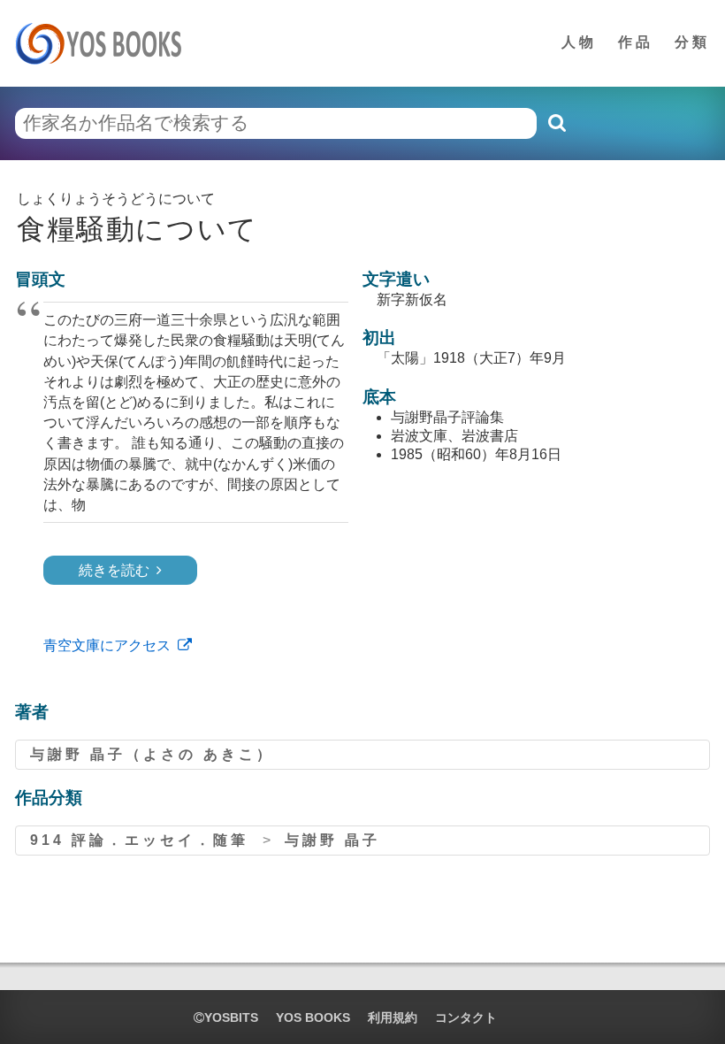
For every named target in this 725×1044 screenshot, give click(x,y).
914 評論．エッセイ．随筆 (139, 840)
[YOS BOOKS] (104, 43)
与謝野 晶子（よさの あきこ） (152, 754)
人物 (579, 42)
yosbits (231, 1017)
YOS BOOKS (313, 1017)
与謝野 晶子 (332, 840)
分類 (692, 42)
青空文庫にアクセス (107, 645)
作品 (635, 42)
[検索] (556, 123)
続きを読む (114, 570)
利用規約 (392, 1017)
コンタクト (466, 1017)
